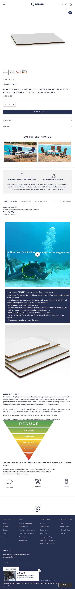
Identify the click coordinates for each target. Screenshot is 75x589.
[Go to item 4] (24, 72)
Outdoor (6, 533)
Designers (43, 530)
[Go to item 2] (12, 72)
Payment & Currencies (27, 530)
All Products (7, 523)
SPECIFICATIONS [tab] (10, 201)
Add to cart (37, 112)
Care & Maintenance (26, 533)
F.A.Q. (62, 523)
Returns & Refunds (25, 523)
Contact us (23, 540)
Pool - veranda (8, 537)
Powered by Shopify (46, 580)
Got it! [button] (65, 585)
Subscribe (11, 569)
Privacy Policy (65, 530)
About (42, 523)
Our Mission (44, 526)
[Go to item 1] (6, 73)
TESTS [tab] (53, 201)
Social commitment (47, 540)
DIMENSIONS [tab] (26, 201)
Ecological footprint (47, 543)
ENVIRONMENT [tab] (65, 201)
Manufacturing (45, 533)
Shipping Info (24, 526)
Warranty (22, 537)
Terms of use (64, 526)
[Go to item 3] (18, 72)
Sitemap (63, 533)
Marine (5, 526)
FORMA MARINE (9, 79)
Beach (5, 530)
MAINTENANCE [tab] (41, 201)
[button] (39, 570)
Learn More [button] (7, 586)
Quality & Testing (46, 537)
